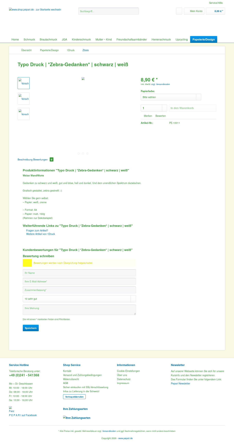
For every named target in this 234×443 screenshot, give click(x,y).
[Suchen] (135, 11)
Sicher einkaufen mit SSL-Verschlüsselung (85, 387)
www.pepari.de (125, 438)
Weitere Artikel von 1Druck (40, 234)
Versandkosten (109, 430)
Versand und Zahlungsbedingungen (82, 375)
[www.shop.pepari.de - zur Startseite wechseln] (35, 19)
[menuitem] (108, 13)
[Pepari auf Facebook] (35, 409)
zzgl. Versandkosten (160, 84)
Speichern (31, 328)
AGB (65, 383)
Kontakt (67, 371)
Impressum (123, 383)
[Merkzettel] (179, 11)
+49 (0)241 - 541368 (24, 375)
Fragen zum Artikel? (37, 230)
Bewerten (160, 115)
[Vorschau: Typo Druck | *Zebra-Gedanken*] (24, 83)
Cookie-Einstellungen (128, 371)
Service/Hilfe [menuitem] (215, 2)
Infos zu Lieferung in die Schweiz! (81, 391)
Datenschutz (124, 379)
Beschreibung (25, 159)
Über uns (122, 375)
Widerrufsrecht (71, 379)
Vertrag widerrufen (74, 396)
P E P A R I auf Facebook (23, 415)
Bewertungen (42, 159)
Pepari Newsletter (180, 383)
